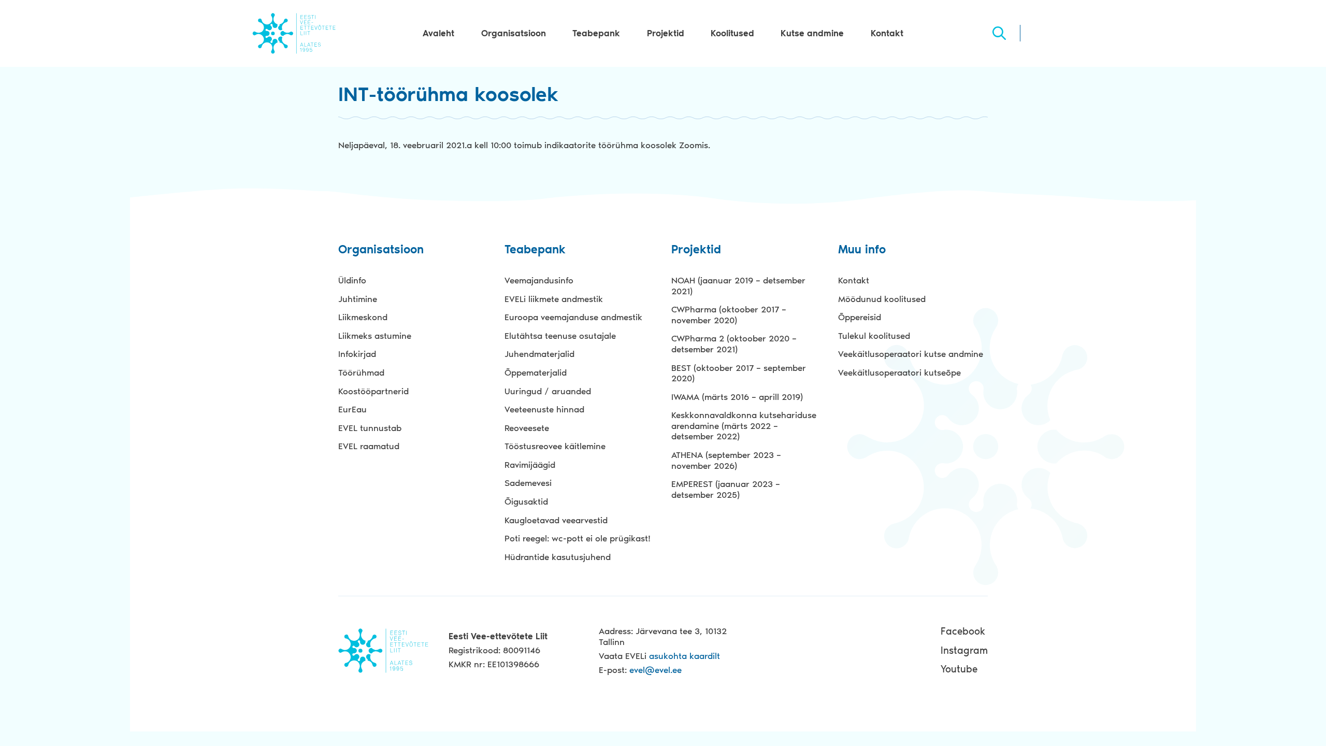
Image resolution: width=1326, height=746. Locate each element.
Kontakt (887, 33)
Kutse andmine (812, 33)
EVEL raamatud (368, 446)
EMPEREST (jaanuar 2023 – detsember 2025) (725, 489)
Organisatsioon (513, 33)
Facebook (963, 631)
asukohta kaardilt (684, 656)
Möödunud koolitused (882, 299)
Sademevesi (528, 483)
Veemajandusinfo (539, 280)
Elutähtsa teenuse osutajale (560, 336)
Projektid (665, 33)
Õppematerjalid (536, 372)
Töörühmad (361, 372)
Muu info (862, 249)
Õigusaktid (526, 501)
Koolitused (732, 33)
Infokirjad (357, 354)
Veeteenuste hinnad (544, 409)
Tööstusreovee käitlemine (555, 446)
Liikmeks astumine (374, 336)
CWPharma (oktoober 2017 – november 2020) (728, 314)
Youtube (959, 669)
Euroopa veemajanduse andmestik (573, 317)
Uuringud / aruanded (548, 391)
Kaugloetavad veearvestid (556, 520)
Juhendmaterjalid (539, 354)
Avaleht (438, 33)
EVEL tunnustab (369, 428)
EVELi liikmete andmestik (554, 299)
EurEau (352, 409)
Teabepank (596, 33)
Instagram (964, 650)
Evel (294, 33)
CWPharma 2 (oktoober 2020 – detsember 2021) (734, 343)
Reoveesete (527, 428)
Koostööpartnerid (373, 391)
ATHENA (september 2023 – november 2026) (726, 460)
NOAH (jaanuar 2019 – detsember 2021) (738, 285)
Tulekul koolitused (874, 336)
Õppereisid (859, 317)
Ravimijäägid (530, 465)
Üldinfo (352, 280)
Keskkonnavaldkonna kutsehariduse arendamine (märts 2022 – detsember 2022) (743, 425)
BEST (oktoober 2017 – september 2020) (738, 373)
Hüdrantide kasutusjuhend (558, 557)
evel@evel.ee (655, 670)
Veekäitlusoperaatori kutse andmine (910, 354)
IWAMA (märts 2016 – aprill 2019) (737, 397)
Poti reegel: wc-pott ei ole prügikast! (578, 538)
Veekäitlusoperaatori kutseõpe (899, 372)
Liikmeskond (362, 317)
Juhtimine (357, 299)
